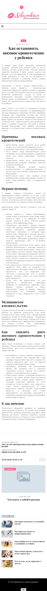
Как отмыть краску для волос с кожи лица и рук (29, 552)
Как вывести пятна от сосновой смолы (29, 522)
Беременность (10, 469)
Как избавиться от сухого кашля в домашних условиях (29, 542)
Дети (23, 41)
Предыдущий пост (23, 444)
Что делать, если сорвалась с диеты (28, 562)
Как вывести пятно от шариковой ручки (25, 532)
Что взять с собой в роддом (23, 499)
